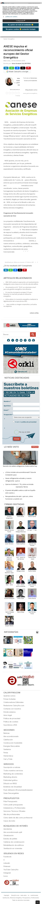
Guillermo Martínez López (9, 572)
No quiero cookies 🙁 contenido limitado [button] (20, 29)
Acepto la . (26, 422)
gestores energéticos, (31, 93)
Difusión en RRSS (10, 783)
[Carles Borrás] (32, 593)
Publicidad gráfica (10, 780)
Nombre (7, 401)
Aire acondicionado (11, 736)
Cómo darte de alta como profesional (18, 818)
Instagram (7, 873)
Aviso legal (8, 715)
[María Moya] (20, 607)
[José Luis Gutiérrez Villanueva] (9, 552)
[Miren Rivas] (20, 512)
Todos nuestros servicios (13, 771)
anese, (24, 93)
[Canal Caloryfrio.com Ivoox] (34, 340)
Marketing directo (10, 777)
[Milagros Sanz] (20, 566)
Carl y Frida (8, 759)
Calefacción (8, 740)
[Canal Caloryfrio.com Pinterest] (30, 340)
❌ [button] (40, 5)
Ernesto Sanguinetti (9, 517)
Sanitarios (7, 749)
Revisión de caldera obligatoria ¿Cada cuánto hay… (20, 466)
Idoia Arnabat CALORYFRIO (21, 63)
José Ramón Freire (32, 612)
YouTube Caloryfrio (11, 870)
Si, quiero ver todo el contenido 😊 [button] (20, 25)
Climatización (9, 835)
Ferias (6, 753)
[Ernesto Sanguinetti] (9, 512)
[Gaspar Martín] (9, 621)
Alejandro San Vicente (32, 544)
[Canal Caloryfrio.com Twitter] (13, 340)
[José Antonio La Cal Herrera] (20, 552)
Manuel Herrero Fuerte (9, 531)
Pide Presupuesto (10, 801)
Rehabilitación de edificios (14, 845)
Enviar (16, 439)
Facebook (7, 857)
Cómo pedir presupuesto (13, 805)
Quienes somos (9, 696)
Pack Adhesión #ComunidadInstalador (18, 790)
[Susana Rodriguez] (9, 593)
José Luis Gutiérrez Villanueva (9, 559)
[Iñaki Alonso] (9, 580)
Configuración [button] (20, 21)
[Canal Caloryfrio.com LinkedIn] (17, 340)
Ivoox (6, 876)
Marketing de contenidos (13, 774)
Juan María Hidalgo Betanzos (21, 531)
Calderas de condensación (14, 842)
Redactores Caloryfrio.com (14, 705)
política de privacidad (28, 422)
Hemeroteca (8, 756)
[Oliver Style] (20, 593)
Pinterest (7, 866)
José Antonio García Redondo (20, 585)
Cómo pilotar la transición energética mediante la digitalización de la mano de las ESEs (21, 300)
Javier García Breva (32, 585)
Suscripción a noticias (12, 767)
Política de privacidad (12, 718)
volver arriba (34, 313)
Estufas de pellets (10, 839)
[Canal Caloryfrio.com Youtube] (21, 340)
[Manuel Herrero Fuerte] (9, 525)
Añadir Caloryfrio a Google (18, 71)
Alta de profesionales (12, 814)
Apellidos (7, 406)
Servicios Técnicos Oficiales (14, 811)
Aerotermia (8, 829)
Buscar (33, 334)
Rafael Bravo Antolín (32, 558)
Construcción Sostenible (13, 743)
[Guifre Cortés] (32, 566)
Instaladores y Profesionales (14, 808)
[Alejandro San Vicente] (32, 539)
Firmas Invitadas (10, 699)
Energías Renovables (12, 746)
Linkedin (7, 863)
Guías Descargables (11, 793)
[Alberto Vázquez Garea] (9, 607)
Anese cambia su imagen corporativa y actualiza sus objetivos (20, 305)
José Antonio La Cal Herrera (20, 558)
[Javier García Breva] (32, 580)
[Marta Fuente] (32, 512)
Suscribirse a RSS (10, 725)
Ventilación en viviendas (13, 848)
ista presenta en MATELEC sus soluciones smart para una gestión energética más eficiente (20, 288)
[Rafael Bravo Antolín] (32, 552)
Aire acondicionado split (13, 832)
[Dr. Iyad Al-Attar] (32, 525)
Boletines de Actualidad (13, 787)
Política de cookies (11, 722)
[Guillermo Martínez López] (9, 566)
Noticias (7, 733)
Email (6, 410)
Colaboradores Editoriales (14, 702)
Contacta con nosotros (12, 709)
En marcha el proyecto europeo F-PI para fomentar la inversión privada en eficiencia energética (18, 294)
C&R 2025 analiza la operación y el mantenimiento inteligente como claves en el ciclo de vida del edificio (21, 283)
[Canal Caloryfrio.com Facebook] (8, 340)
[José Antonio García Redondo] (20, 580)
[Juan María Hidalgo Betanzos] (20, 525)
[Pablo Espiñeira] (20, 539)
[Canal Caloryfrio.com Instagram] (25, 340)
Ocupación (8, 414)
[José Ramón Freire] (32, 607)
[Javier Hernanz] (9, 539)
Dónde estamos (10, 712)
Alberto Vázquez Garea (9, 612)
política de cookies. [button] (11, 16)
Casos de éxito (9, 821)
